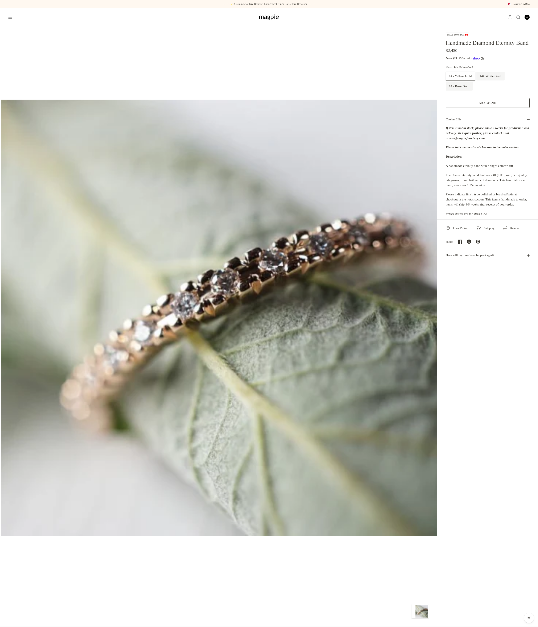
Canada (521, 4)
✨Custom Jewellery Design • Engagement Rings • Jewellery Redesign (269, 4)
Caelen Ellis (453, 119)
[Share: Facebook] (460, 241)
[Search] (518, 17)
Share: (449, 241)
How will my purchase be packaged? (470, 255)
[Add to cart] (488, 103)
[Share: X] (469, 241)
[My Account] (510, 17)
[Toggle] (413, 611)
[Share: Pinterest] (478, 241)
